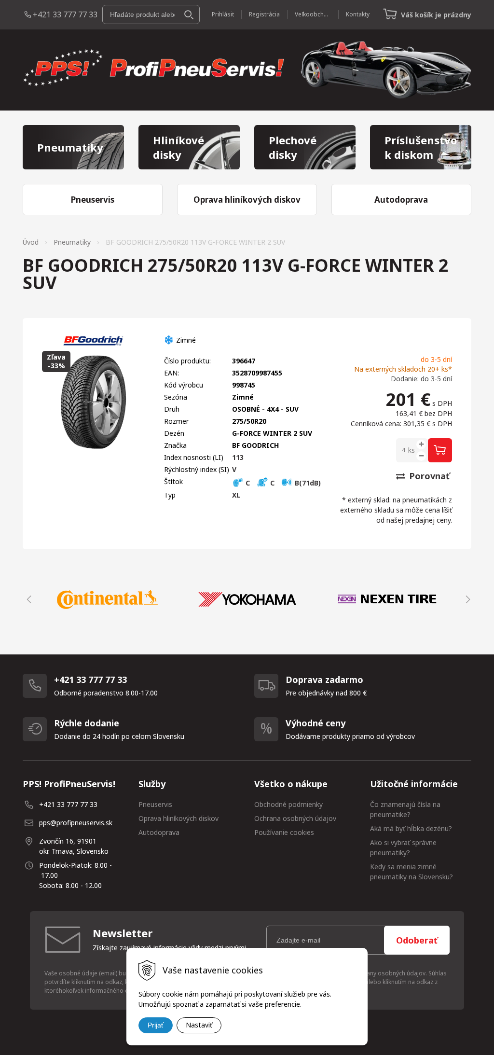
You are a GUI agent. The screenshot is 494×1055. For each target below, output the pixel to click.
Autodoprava (158, 832)
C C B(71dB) (282, 482)
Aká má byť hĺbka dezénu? (411, 828)
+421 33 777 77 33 (65, 14)
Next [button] (466, 599)
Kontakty (358, 14)
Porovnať (428, 476)
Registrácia (264, 14)
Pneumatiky (72, 242)
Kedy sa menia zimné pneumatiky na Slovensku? (411, 871)
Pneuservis (155, 804)
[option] (107, 599)
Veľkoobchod (313, 14)
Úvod (31, 242)
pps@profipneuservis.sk (75, 822)
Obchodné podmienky (288, 804)
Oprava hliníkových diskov (178, 818)
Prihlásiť (223, 14)
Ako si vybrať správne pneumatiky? (403, 847)
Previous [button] (27, 599)
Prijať (156, 1025)
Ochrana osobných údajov (295, 818)
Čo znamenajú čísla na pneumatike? (405, 809)
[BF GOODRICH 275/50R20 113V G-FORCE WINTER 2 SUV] (93, 402)
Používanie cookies (284, 832)
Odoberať (417, 940)
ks (411, 450)
